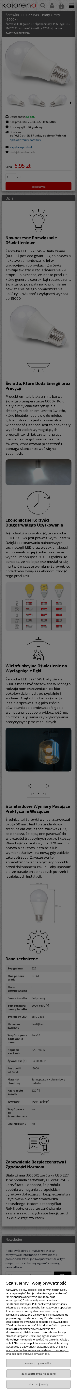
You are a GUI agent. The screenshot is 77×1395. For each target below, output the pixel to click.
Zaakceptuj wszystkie (38, 1363)
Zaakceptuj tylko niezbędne (39, 1373)
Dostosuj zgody (38, 1384)
